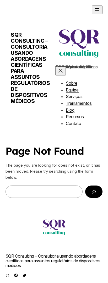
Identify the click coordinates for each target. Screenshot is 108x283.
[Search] (93, 192)
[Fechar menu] (60, 71)
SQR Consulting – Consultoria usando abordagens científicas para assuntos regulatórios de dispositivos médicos (30, 68)
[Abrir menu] (97, 10)
